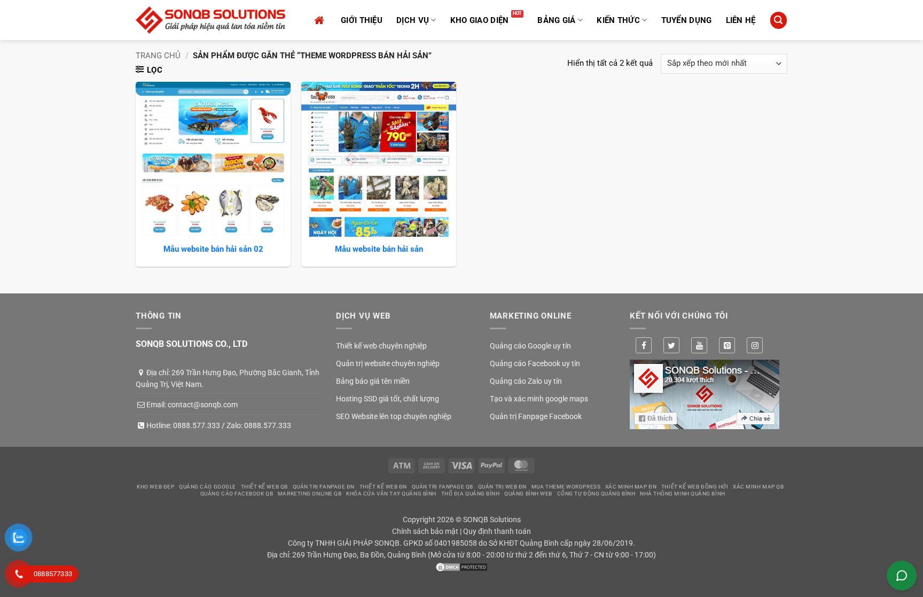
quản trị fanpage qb (442, 487)
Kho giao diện (479, 20)
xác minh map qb (758, 487)
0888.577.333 (196, 425)
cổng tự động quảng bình (596, 494)
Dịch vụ (412, 20)
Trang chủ (158, 55)
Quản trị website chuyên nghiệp (388, 363)
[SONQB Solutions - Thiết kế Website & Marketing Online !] (210, 20)
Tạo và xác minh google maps (539, 398)
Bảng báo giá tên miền (373, 381)
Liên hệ (741, 20)
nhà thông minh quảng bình (682, 494)
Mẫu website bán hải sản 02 (213, 249)
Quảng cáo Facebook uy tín (535, 363)
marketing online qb (309, 494)
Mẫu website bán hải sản (379, 249)
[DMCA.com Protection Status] (461, 566)
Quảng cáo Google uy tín (530, 346)
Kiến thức (618, 20)
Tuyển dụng (686, 20)
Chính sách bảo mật (425, 531)
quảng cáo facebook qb (236, 494)
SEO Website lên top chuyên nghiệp (393, 416)
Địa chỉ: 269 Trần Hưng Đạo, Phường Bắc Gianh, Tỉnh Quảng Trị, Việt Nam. (227, 378)
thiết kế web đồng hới (695, 487)
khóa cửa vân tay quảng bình (391, 494)
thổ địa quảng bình (470, 494)
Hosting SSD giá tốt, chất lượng (387, 398)
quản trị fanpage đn (324, 487)
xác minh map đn (630, 487)
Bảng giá (556, 20)
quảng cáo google (207, 487)
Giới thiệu (361, 20)
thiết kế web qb (264, 487)
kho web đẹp (155, 487)
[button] (778, 20)
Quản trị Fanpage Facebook (536, 416)
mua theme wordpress (565, 487)
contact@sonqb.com (203, 404)
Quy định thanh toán (497, 531)
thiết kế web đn (383, 487)
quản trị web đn (502, 487)
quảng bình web (528, 494)
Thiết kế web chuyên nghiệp (381, 346)
